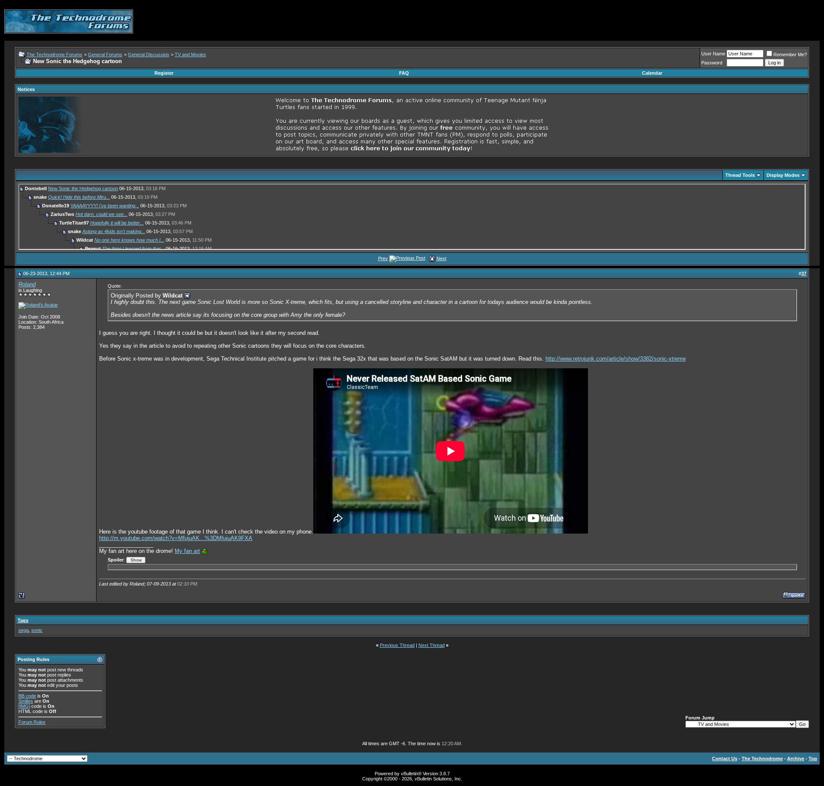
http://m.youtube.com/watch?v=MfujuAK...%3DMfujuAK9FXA (175, 538)
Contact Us (724, 758)
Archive (795, 758)
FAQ (404, 73)
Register (163, 73)
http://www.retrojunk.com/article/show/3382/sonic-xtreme (615, 358)
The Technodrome (762, 758)
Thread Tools (740, 175)
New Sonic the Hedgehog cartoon (83, 188)
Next (441, 258)
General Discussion (148, 54)
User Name (713, 53)
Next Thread (431, 645)
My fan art (187, 551)
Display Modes (783, 175)
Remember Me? (790, 54)
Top (813, 758)
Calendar (652, 73)
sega (23, 630)
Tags (23, 620)
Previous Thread (397, 645)
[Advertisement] (663, 21)
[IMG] (24, 706)
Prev (383, 258)
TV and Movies (190, 54)
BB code (27, 695)
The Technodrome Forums (54, 54)
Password (711, 62)
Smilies (25, 701)
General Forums (105, 54)
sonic (36, 630)
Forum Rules (31, 722)
